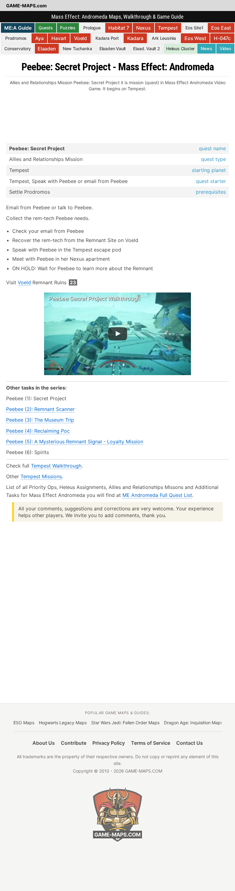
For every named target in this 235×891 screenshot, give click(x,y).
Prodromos (16, 38)
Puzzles (68, 27)
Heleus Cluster (180, 48)
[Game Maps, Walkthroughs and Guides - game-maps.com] (117, 814)
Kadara (135, 38)
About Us (43, 743)
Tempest (168, 28)
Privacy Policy (108, 743)
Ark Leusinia (164, 38)
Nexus (143, 28)
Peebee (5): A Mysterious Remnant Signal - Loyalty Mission (74, 441)
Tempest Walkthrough (56, 466)
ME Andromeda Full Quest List (157, 495)
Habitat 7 (118, 28)
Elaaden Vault (112, 48)
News (206, 48)
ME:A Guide (18, 28)
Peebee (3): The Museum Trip (40, 420)
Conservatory (17, 48)
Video (225, 48)
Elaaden (47, 49)
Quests (46, 27)
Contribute (73, 743)
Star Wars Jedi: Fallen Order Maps (125, 722)
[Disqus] (117, 604)
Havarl (58, 38)
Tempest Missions (41, 476)
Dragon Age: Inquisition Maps (193, 722)
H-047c (222, 38)
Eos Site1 (194, 27)
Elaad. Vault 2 (146, 48)
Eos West (195, 38)
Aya (39, 38)
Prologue (91, 27)
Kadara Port (107, 38)
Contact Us (189, 743)
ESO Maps (23, 722)
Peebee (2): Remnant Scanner (40, 409)
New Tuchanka (77, 48)
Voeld (80, 38)
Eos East (221, 28)
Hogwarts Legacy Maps (63, 722)
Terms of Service (150, 743)
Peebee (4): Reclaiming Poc (38, 431)
